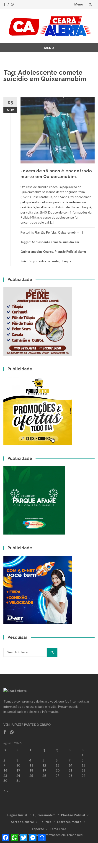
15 (83, 765)
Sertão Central (22, 822)
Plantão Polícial (45, 232)
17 (18, 770)
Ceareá (48, 251)
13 (57, 765)
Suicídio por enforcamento (40, 261)
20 (57, 770)
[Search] (52, 652)
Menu (78, 4)
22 (83, 770)
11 (31, 765)
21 (70, 770)
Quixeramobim (68, 232)
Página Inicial (17, 815)
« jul (6, 790)
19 (44, 770)
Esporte (38, 829)
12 (44, 765)
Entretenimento (69, 822)
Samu (82, 251)
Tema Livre (58, 829)
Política (45, 822)
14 (70, 765)
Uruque (65, 261)
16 (5, 770)
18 (31, 770)
